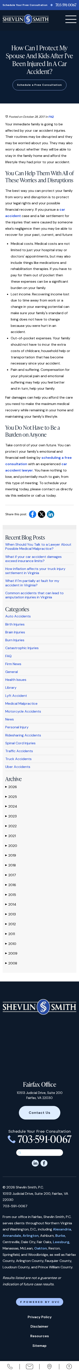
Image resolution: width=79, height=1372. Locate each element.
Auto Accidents (18, 616)
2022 (11, 826)
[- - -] (70, 19)
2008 (11, 963)
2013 (10, 914)
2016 (10, 885)
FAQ (51, 117)
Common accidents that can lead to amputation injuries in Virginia (34, 595)
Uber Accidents (17, 766)
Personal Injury (17, 727)
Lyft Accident (16, 695)
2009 (11, 953)
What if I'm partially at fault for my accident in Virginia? (32, 582)
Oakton (40, 1248)
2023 (11, 816)
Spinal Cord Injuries (20, 743)
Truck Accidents (18, 759)
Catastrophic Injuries (22, 648)
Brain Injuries (15, 632)
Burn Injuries (14, 640)
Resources (39, 1336)
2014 (10, 904)
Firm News (13, 664)
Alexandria (62, 1229)
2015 (10, 894)
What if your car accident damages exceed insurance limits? (33, 558)
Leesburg (61, 1242)
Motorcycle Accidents (23, 711)
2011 (10, 934)
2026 (11, 787)
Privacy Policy (40, 1317)
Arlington (31, 1235)
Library (10, 687)
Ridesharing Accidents (23, 735)
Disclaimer (39, 1326)
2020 (11, 845)
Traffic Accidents (19, 751)
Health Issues (15, 679)
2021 (10, 836)
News (9, 719)
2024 (11, 806)
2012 (10, 924)
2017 (10, 875)
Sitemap (39, 1345)
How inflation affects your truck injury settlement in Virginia (35, 570)
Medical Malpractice (21, 703)
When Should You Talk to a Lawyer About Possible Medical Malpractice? (38, 546)
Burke (60, 1235)
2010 (10, 943)
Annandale (12, 1235)
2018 (10, 865)
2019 (10, 855)
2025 (11, 796)
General (11, 671)
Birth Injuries (15, 624)
